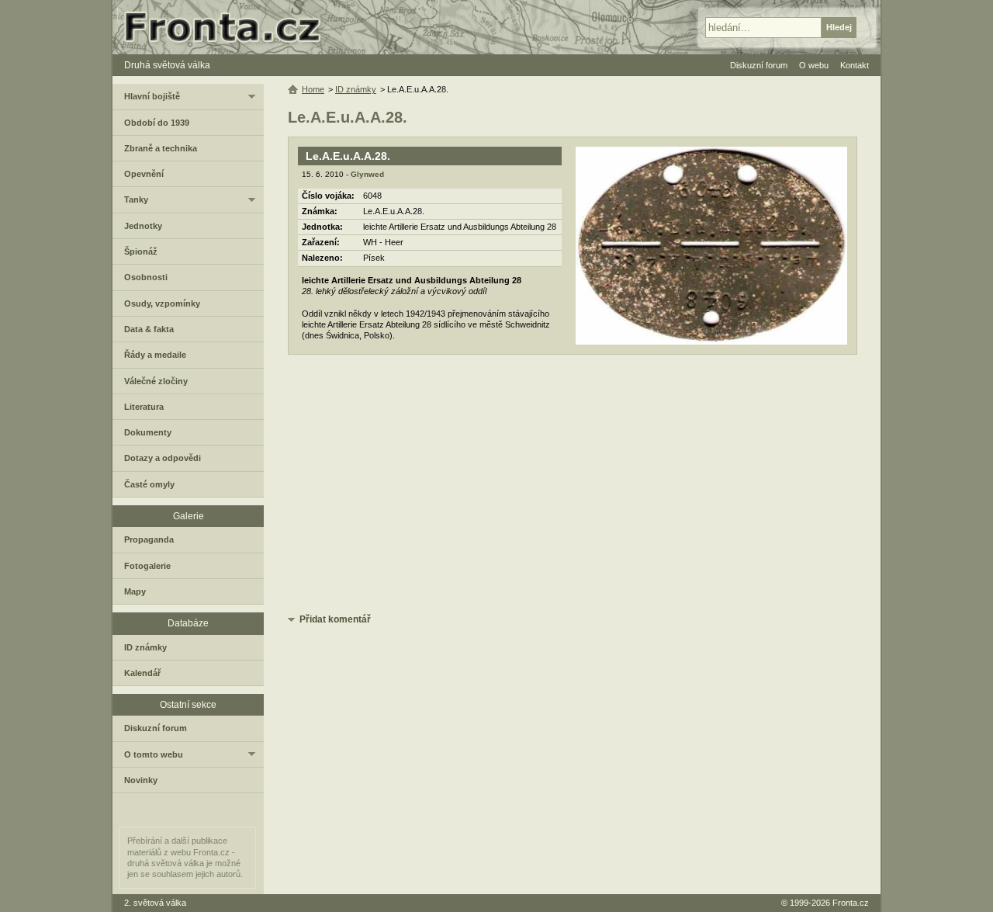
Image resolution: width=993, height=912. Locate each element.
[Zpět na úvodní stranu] (228, 27)
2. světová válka (155, 902)
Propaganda (149, 539)
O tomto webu (153, 754)
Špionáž (140, 251)
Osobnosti (146, 277)
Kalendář (142, 673)
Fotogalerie (147, 565)
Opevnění (144, 174)
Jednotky (143, 226)
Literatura (144, 406)
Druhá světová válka (167, 65)
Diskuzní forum (155, 728)
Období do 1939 (156, 122)
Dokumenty (147, 432)
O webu (814, 65)
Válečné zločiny (156, 381)
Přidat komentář (335, 619)
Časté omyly (149, 484)
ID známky (355, 89)
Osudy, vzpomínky (162, 303)
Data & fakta (149, 329)
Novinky (140, 780)
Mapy (135, 591)
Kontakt (854, 65)
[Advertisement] (572, 486)
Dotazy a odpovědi (162, 458)
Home (313, 89)
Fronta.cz (850, 902)
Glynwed (367, 174)
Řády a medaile (155, 354)
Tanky (136, 199)
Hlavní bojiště (152, 96)
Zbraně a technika (160, 148)
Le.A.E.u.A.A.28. (348, 156)
